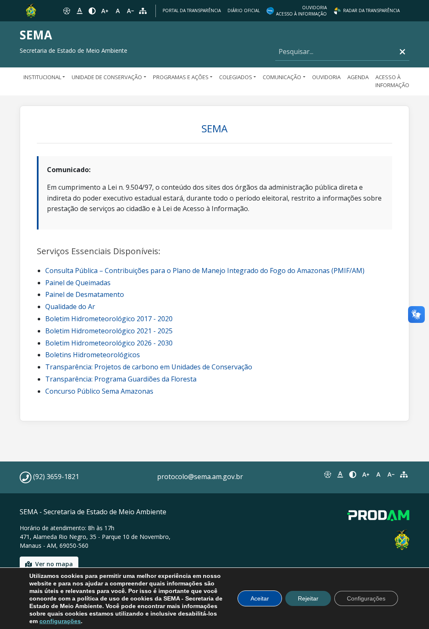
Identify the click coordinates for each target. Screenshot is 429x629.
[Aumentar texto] (104, 11)
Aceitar (260, 598)
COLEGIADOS (235, 77)
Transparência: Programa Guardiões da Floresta (120, 379)
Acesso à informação (392, 81)
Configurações (366, 598)
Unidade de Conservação (107, 77)
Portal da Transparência (192, 10)
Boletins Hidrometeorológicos (92, 354)
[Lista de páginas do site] (403, 474)
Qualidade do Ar (70, 306)
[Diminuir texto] (130, 11)
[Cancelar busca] (402, 52)
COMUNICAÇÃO (282, 77)
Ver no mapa (54, 564)
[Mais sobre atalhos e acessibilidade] (327, 474)
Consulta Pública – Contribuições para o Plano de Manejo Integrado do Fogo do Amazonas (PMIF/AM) (204, 270)
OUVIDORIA (326, 77)
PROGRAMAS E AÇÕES (181, 77)
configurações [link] (60, 621)
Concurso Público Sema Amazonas (99, 391)
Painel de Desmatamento (84, 294)
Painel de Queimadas (78, 282)
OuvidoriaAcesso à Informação (301, 11)
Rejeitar (308, 598)
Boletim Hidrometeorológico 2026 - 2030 (109, 343)
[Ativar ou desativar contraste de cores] (92, 11)
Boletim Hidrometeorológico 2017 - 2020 (109, 318)
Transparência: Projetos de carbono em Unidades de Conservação (148, 366)
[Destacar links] (79, 11)
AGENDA (358, 77)
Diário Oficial (243, 10)
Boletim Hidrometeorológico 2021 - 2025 (109, 330)
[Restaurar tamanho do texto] (117, 11)
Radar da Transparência (371, 10)
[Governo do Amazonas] (31, 10)
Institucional (42, 77)
